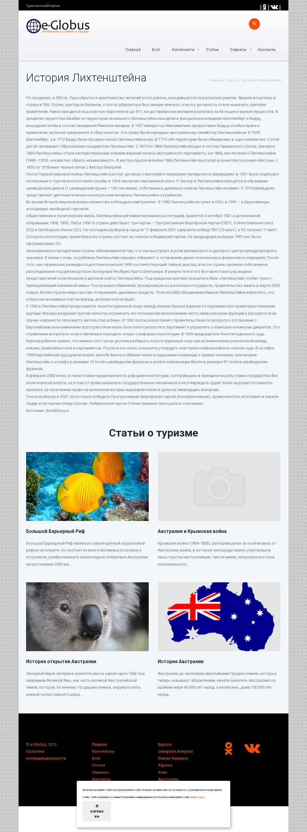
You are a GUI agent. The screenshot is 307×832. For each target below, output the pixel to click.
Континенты (183, 50)
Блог (156, 50)
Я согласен (97, 811)
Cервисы (238, 50)
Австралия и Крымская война (192, 531)
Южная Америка (173, 758)
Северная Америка (175, 751)
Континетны (103, 751)
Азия (162, 772)
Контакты (267, 50)
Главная (133, 50)
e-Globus (38, 744)
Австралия (168, 779)
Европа (164, 744)
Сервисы (100, 772)
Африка (165, 765)
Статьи (212, 50)
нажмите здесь (197, 797)
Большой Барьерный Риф (55, 531)
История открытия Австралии (61, 661)
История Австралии (181, 661)
